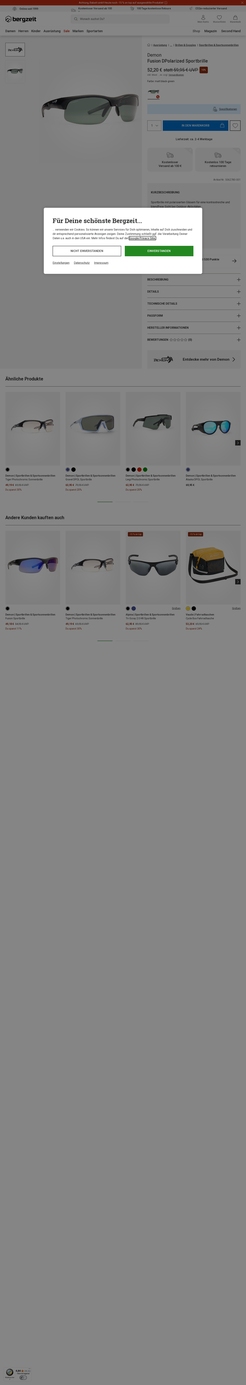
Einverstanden (159, 251)
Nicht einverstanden (87, 251)
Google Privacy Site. (142, 238)
